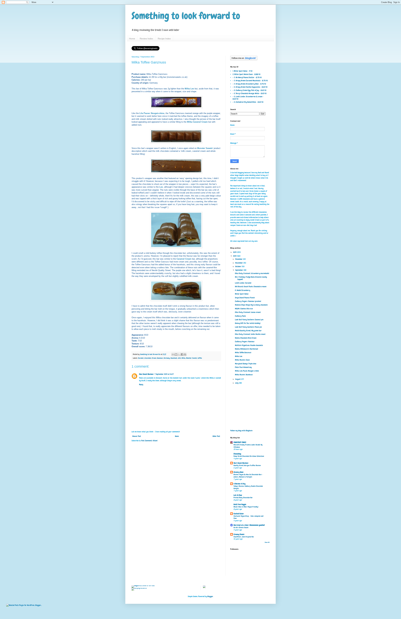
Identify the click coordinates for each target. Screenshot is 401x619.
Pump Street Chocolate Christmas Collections (249, 456)
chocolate (147, 358)
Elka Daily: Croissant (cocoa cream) (248, 312)
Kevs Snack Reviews (146, 374)
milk (179, 358)
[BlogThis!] (176, 354)
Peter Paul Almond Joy (243, 367)
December (239, 259)
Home (132, 38)
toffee (200, 358)
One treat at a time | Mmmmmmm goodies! (249, 525)
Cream (154, 358)
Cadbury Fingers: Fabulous (244, 341)
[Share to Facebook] (182, 354)
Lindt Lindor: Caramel (243, 283)
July (237, 383)
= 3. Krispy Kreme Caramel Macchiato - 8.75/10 (250, 80)
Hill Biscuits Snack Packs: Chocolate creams (250, 286)
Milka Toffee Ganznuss (243, 352)
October (238, 266)
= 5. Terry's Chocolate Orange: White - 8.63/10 (249, 93)
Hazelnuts (174, 358)
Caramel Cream (184, 259)
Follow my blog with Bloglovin (241, 430)
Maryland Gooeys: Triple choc (245, 363)
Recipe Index (164, 38)
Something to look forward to (186, 16)
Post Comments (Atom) (149, 440)
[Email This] (173, 354)
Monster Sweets (191, 358)
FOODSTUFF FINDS (240, 442)
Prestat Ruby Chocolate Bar (243, 497)
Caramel (140, 358)
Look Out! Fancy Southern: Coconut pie (249, 319)
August (238, 379)
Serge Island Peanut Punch (245, 297)
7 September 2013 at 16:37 (164, 374)
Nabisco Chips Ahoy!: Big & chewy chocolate (251, 305)
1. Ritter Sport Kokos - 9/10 (242, 71)
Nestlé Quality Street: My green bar (248, 330)
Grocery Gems (238, 472)
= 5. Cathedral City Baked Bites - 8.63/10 (248, 102)
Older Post (216, 436)
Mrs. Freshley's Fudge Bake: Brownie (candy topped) (251, 278)
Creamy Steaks (239, 534)
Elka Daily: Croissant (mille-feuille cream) (250, 334)
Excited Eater (239, 513)
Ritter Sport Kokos (241, 294)
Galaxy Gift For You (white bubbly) (247, 323)
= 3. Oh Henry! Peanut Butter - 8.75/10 (247, 77)
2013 (235, 256)
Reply (141, 384)
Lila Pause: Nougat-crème (151, 113)
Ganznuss (160, 358)
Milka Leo (189, 88)
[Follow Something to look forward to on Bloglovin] (243, 59)
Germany (167, 358)
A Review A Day (239, 483)
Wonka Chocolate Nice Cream (245, 338)
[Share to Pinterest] (185, 354)
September (239, 270)
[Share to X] (179, 354)
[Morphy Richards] (139, 588)
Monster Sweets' (205, 148)
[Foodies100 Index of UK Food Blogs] (144, 585)
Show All (267, 542)
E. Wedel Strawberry (242, 290)
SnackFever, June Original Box (244, 537)
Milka (183, 358)
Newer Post (136, 436)
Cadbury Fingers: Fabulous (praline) (248, 301)
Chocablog (237, 454)
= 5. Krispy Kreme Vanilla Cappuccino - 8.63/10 (250, 87)
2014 (235, 252)
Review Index (146, 38)
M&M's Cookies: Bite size (244, 308)
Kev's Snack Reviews (241, 463)
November (239, 263)
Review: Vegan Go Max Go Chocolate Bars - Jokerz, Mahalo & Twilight (248, 475)
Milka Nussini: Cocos (242, 360)
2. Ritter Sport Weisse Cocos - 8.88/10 (246, 74)
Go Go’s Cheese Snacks (241, 527)
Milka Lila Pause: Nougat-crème (247, 371)
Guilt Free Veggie (240, 504)
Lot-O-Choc (238, 495)
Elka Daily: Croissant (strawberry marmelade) (252, 273)
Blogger (210, 596)
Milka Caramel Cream (197, 122)
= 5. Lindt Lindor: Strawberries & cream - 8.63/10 (248, 97)
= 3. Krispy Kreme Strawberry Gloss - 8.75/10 (249, 84)
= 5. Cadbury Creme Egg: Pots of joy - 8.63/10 (249, 90)
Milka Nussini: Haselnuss (244, 374)
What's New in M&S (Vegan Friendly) (246, 507)
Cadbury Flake (240, 316)
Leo (161, 187)
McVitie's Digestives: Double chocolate (249, 345)
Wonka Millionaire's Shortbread (246, 349)
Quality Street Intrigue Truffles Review (247, 465)
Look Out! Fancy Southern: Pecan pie (248, 327)
